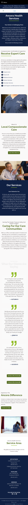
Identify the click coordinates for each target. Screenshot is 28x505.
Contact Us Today (6, 407)
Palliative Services (7, 77)
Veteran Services (7, 80)
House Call (6, 74)
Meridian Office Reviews (13, 375)
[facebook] (12, 494)
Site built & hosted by (14, 504)
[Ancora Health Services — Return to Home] (14, 10)
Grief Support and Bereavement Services (13, 85)
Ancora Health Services (13, 500)
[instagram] (14, 494)
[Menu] (2, 2)
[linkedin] (16, 494)
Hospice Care (6, 72)
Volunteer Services (8, 83)
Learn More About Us (14, 152)
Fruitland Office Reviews (13, 382)
